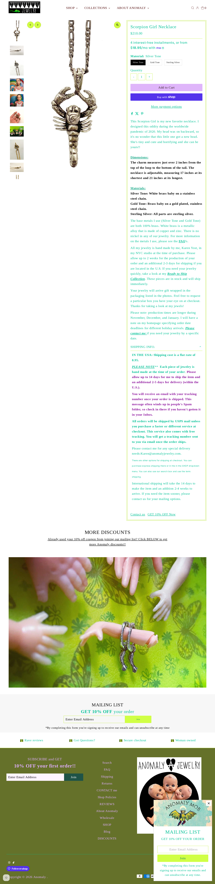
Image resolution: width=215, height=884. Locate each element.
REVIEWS (107, 804)
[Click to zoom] (117, 25)
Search (107, 762)
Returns (107, 783)
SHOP (70, 8)
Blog (107, 831)
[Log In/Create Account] (197, 8)
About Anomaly (132, 8)
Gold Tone (155, 62)
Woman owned (185, 740)
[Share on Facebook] (132, 114)
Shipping (107, 776)
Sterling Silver (173, 62)
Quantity (136, 70)
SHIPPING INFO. (142, 347)
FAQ (182, 241)
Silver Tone (138, 62)
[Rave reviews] (21, 740)
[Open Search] (192, 8)
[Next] (37, 25)
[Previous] (30, 25)
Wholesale (107, 818)
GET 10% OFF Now (162, 514)
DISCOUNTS (107, 838)
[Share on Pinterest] (142, 114)
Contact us (137, 514)
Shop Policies (107, 797)
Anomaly (40, 877)
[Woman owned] (172, 740)
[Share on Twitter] (137, 114)
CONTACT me (107, 790)
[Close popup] (208, 803)
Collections (96, 8)
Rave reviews (34, 740)
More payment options (166, 106)
